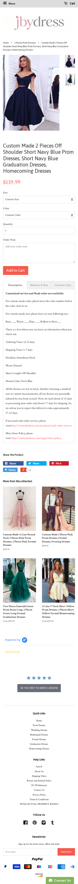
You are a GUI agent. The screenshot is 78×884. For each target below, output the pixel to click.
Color (6, 208)
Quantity (8, 224)
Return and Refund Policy (39, 780)
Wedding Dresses (39, 730)
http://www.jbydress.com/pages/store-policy (36, 438)
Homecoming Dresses (39, 748)
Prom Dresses (39, 725)
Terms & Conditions (39, 799)
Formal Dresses (39, 739)
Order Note (9, 240)
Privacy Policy (39, 794)
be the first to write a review (39, 688)
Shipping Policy (39, 776)
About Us (39, 771)
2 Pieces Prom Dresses (25, 43)
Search (39, 766)
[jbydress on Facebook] (25, 823)
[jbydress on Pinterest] (34, 823)
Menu (11, 3)
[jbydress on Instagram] (43, 823)
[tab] (15, 285)
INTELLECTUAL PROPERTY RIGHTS (39, 804)
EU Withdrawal (39, 785)
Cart (72, 3)
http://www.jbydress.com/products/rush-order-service (41, 425)
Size (5, 192)
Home (6, 43)
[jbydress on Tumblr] (52, 823)
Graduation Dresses (39, 744)
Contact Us (39, 789)
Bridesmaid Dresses (39, 734)
